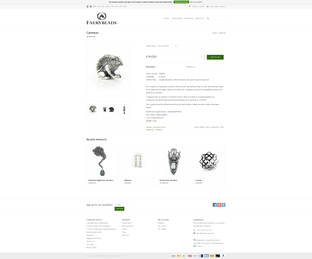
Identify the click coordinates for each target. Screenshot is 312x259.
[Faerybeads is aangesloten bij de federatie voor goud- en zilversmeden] (210, 242)
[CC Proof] (210, 246)
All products (127, 223)
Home (166, 18)
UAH (124, 6)
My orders (162, 226)
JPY (121, 6)
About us (199, 18)
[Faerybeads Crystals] (210, 161)
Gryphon (221, 33)
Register (161, 223)
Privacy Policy (92, 247)
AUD (108, 6)
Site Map (90, 244)
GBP (98, 6)
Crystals (198, 180)
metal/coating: (151, 46)
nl (87, 6)
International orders (94, 232)
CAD (112, 6)
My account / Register (217, 6)
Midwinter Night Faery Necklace (100, 180)
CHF (117, 6)
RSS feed (125, 235)
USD (103, 6)
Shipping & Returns (94, 238)
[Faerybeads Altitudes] (138, 161)
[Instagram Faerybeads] (223, 205)
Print (222, 127)
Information (150, 67)
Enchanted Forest (159, 127)
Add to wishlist (199, 127)
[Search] (207, 18)
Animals (149, 127)
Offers (124, 229)
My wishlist (162, 229)
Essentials (189, 18)
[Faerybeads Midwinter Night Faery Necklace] (103, 161)
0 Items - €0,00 (198, 6)
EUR (94, 6)
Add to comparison (212, 127)
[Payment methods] (173, 256)
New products (127, 226)
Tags (124, 232)
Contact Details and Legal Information (101, 229)
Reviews (191, 67)
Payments (90, 235)
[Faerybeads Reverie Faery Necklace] (174, 161)
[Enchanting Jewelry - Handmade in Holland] (109, 18)
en (91, 6)
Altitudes (127, 180)
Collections (176, 18)
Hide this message (181, 2)
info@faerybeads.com (205, 233)
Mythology (150, 130)
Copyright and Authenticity (97, 223)
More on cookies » (196, 2)
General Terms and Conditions (98, 226)
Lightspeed (121, 256)
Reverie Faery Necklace (168, 180)
